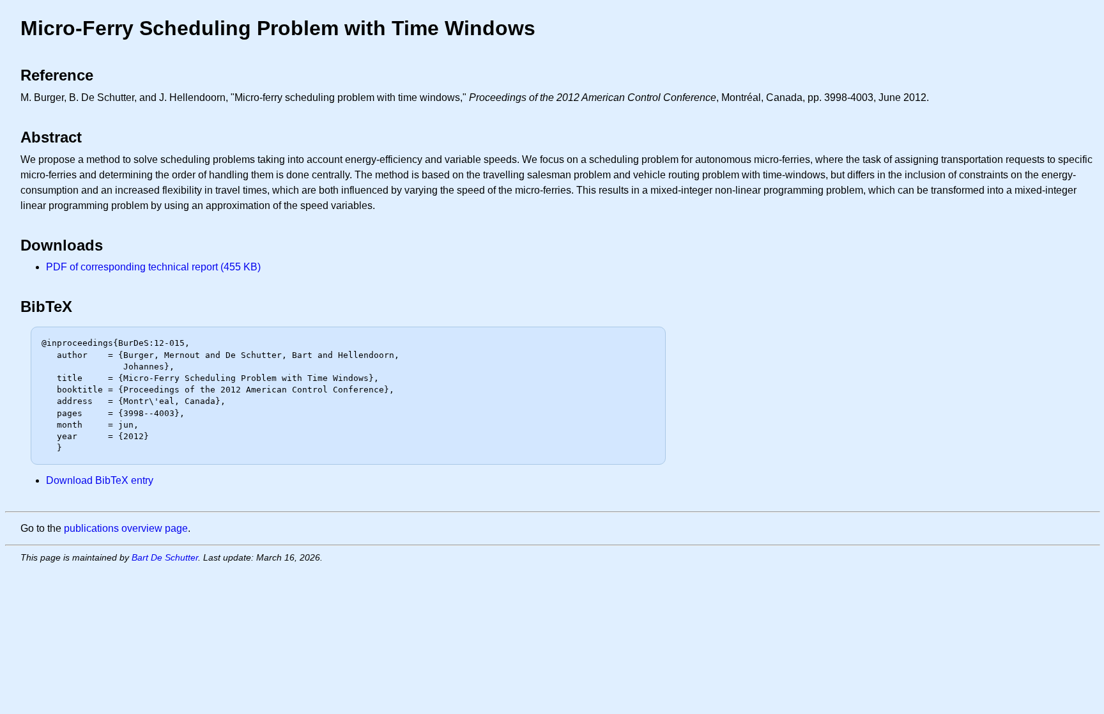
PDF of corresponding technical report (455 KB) (153, 266)
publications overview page (126, 528)
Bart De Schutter (165, 557)
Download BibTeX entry (99, 480)
